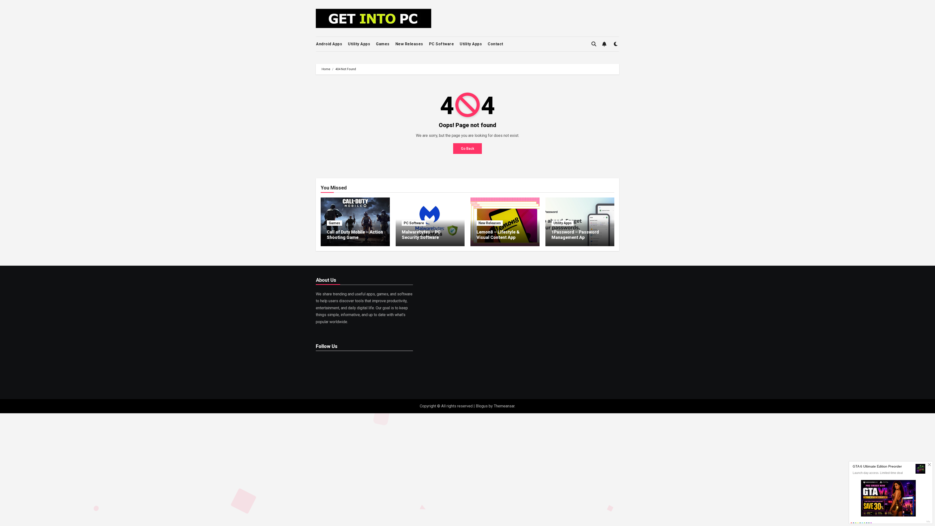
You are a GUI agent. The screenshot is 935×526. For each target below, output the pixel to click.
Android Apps (329, 44)
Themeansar (504, 406)
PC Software (441, 44)
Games (383, 44)
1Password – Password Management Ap (575, 234)
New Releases (409, 44)
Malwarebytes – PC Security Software (421, 234)
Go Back (467, 148)
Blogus (482, 406)
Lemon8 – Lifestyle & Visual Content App (498, 234)
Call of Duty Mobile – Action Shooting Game (355, 234)
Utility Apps (359, 44)
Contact (495, 44)
